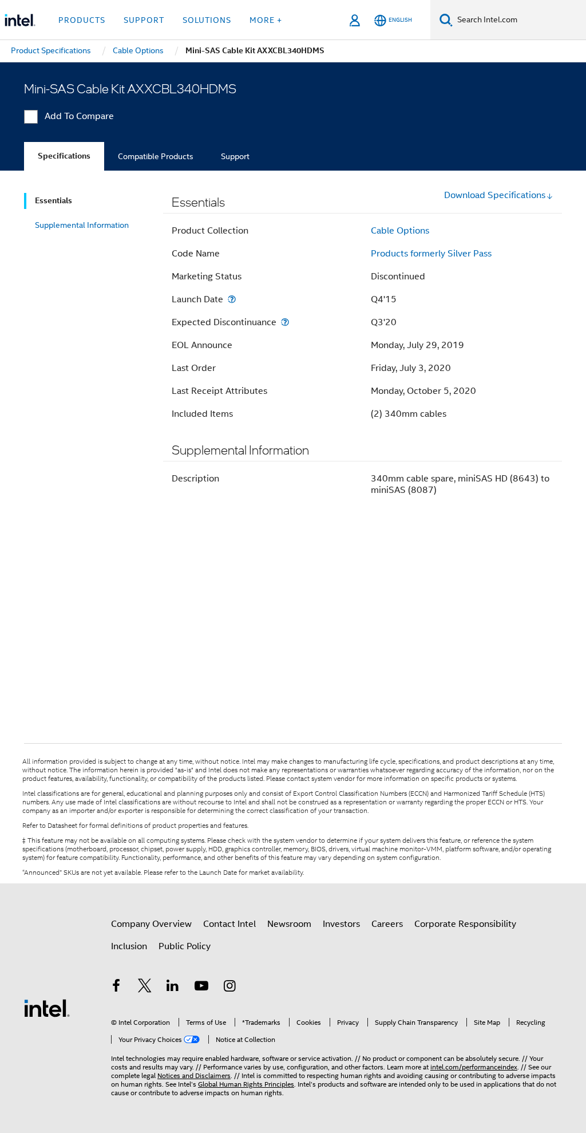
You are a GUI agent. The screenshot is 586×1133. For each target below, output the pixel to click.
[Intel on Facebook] (116, 987)
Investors (341, 924)
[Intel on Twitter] (145, 987)
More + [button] (266, 20)
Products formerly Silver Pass (431, 253)
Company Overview (151, 924)
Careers (387, 924)
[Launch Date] (231, 299)
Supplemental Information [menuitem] (82, 225)
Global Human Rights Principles (246, 1084)
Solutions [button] (207, 20)
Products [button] (81, 20)
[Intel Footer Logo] (47, 1007)
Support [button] (144, 20)
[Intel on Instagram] (229, 987)
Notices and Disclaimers (194, 1075)
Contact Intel (229, 924)
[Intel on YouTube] (201, 987)
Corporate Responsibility (465, 924)
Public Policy (185, 946)
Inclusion (129, 946)
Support (235, 156)
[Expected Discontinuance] (285, 322)
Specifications (64, 156)
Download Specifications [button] (494, 195)
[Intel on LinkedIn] (173, 987)
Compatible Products (155, 156)
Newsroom (289, 924)
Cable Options (400, 230)
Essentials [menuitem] (53, 200)
